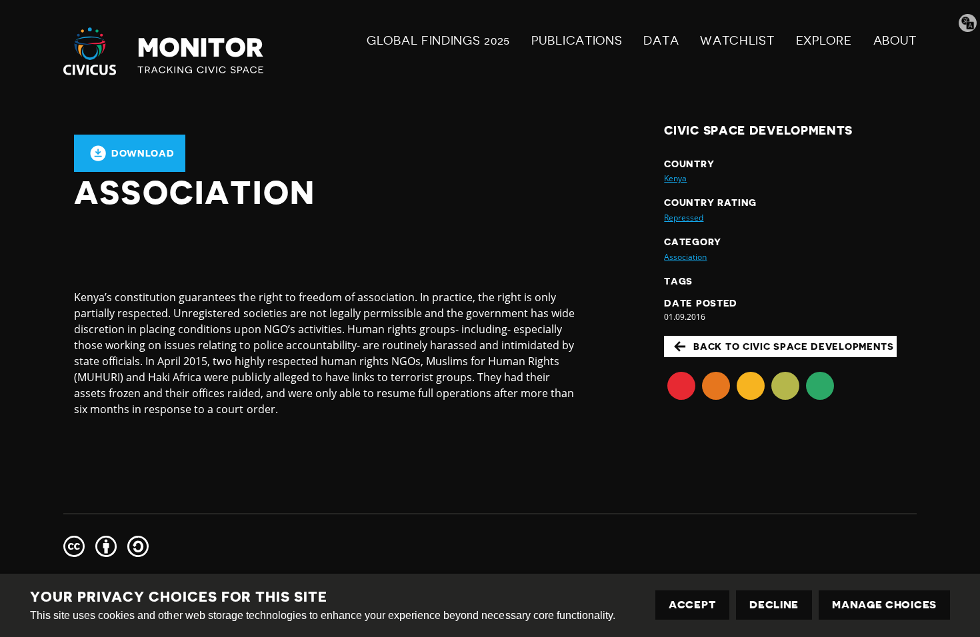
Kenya (675, 178)
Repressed (683, 217)
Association (685, 257)
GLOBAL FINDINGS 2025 (438, 41)
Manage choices (884, 605)
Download (143, 153)
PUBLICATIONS (576, 41)
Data (661, 41)
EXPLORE (824, 41)
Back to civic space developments (793, 346)
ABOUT (895, 41)
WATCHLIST (737, 41)
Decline (774, 605)
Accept (692, 605)
